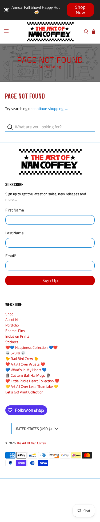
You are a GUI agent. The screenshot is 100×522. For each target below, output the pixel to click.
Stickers (11, 342)
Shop (9, 314)
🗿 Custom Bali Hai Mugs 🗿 (27, 375)
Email (10, 256)
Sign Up (50, 280)
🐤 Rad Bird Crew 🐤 (21, 358)
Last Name (14, 233)
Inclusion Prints (17, 336)
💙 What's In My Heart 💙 (25, 369)
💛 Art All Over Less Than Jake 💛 (31, 386)
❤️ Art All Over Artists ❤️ (25, 364)
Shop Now (80, 9)
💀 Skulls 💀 (15, 353)
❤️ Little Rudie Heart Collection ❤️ (32, 381)
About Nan (13, 319)
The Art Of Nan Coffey (31, 443)
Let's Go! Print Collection (24, 392)
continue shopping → (50, 108)
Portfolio (12, 325)
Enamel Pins (15, 330)
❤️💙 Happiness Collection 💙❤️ (31, 347)
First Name (14, 210)
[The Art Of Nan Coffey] (50, 31)
